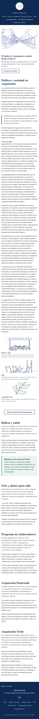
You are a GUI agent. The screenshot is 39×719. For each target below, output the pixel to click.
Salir (35, 16)
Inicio (4, 16)
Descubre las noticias (10, 71)
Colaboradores (11, 19)
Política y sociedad (13, 16)
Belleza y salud (26, 16)
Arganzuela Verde (19, 22)
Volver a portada (6, 141)
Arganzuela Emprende (25, 19)
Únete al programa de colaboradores (19, 412)
